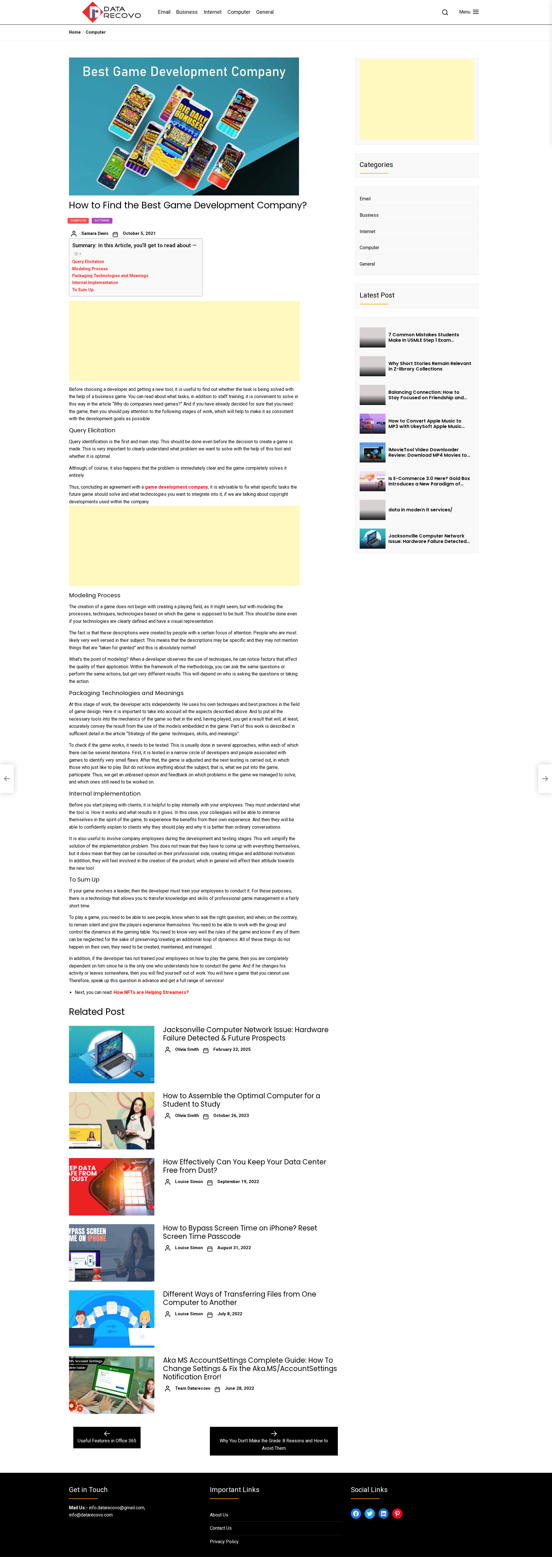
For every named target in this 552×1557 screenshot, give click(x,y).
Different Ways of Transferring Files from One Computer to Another (239, 1298)
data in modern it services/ (421, 509)
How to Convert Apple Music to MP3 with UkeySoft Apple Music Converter (424, 423)
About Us (219, 1515)
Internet (213, 12)
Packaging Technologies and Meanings (110, 275)
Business (187, 12)
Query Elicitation (88, 261)
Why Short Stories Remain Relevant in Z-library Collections (429, 366)
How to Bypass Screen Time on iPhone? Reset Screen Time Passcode (240, 1232)
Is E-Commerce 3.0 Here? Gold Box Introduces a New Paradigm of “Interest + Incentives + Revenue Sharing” (429, 481)
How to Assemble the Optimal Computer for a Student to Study (241, 1100)
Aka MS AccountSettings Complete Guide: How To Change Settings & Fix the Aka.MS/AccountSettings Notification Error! (250, 1368)
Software (102, 220)
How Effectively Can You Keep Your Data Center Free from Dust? (244, 1166)
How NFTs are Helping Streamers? (151, 992)
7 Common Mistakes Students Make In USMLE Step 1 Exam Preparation (423, 337)
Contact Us (221, 1528)
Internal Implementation (95, 282)
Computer (238, 12)
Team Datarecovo (192, 1388)
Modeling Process (90, 268)
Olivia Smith (187, 1049)
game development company (176, 487)
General (265, 12)
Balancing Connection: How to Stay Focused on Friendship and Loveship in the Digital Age (426, 394)
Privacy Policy (224, 1541)
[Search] (445, 12)
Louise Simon (189, 1181)
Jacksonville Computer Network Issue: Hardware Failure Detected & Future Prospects (246, 1034)
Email (164, 12)
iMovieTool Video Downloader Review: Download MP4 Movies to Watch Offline (427, 452)
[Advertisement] (184, 341)
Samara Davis (94, 233)
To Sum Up (82, 289)
